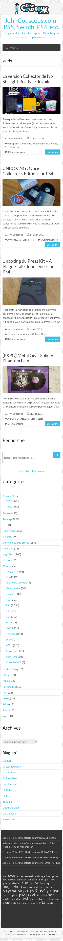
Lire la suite (53, 151)
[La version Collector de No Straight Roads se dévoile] (32, 88)
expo (41, 879)
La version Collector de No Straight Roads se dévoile (28, 78)
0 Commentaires (16, 151)
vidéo (35, 903)
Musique (8, 680)
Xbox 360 (11, 650)
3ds (4, 876)
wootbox (50, 903)
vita (42, 902)
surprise (16, 899)
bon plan (52, 876)
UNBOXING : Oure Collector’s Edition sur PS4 (28, 171)
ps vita (32, 894)
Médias (7, 674)
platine (48, 886)
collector (21, 879)
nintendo (34, 887)
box (4, 879)
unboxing (27, 902)
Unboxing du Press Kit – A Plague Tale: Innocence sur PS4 (28, 266)
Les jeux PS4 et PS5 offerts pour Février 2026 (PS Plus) (31, 862)
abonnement (24, 876)
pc (41, 887)
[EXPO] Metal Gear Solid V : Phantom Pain (29, 358)
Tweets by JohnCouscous (31, 470)
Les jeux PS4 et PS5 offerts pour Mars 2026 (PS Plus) (30, 857)
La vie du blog (10, 669)
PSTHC (7, 795)
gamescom (50, 879)
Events (20, 418)
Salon (41, 418)
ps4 (42, 890)
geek (5, 883)
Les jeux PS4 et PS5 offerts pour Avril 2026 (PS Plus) (30, 852)
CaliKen (7, 760)
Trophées (11, 633)
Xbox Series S (13, 662)
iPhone (6, 566)
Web (5, 716)
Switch (10, 628)
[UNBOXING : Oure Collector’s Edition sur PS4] (32, 181)
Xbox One (15, 146)
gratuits (14, 883)
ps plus (13, 895)
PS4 (6, 146)
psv (22, 895)
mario (25, 887)
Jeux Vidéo (51, 143)
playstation (12, 890)
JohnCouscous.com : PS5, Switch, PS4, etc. (31, 24)
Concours (8, 548)
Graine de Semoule (16, 582)
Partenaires (9, 686)
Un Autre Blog (11, 807)
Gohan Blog (9, 772)
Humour (7, 560)
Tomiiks (7, 801)
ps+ (25, 891)
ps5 (49, 891)
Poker (6, 698)
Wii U (9, 645)
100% (11, 876)
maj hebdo (12, 886)
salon (44, 895)
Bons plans (13, 143)
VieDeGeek (9, 813)
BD (4, 524)
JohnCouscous (15, 138)
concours (32, 879)
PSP (8, 616)
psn (55, 890)
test (24, 898)
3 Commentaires (16, 339)
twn (18, 903)
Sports (6, 710)
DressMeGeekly (12, 766)
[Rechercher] (56, 455)
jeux (24, 882)
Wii (8, 639)
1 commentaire (15, 423)
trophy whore (51, 899)
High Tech (8, 554)
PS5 (8, 611)
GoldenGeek (10, 778)
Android (7, 513)
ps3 (33, 890)
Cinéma (7, 536)
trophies (39, 899)
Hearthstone (13, 588)
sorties (6, 899)
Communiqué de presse (32, 143)
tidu (31, 899)
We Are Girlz (10, 819)
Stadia (9, 622)
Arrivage (11, 239)
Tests (9, 506)
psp (5, 895)
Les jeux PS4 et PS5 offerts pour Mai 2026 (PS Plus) (29, 837)
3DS (8, 576)
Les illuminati (10, 784)
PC (4, 692)
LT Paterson (9, 790)
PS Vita (10, 593)
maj (46, 883)
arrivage (39, 876)
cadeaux (11, 880)
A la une (11, 418)
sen (51, 894)
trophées (9, 902)
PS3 (8, 599)
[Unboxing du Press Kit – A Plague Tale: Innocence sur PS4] (32, 279)
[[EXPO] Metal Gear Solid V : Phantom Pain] (32, 368)
